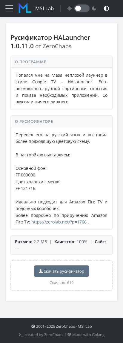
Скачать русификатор (63, 271)
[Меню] (9, 8)
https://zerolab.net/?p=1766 (59, 222)
